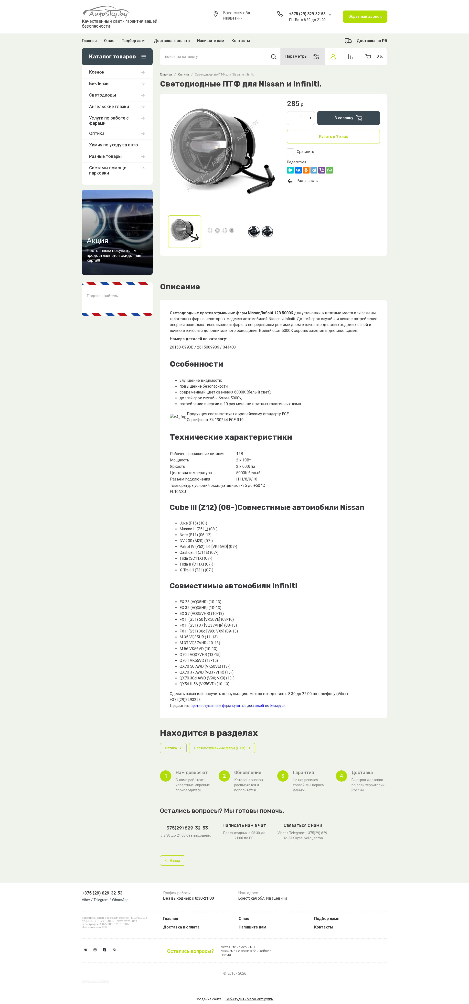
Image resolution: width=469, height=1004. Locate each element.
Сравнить (305, 151)
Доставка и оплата (172, 40)
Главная (89, 40)
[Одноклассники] (306, 170)
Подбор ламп (134, 40)
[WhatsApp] (329, 170)
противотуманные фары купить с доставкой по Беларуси (238, 705)
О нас (109, 40)
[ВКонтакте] (298, 170)
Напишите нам (210, 40)
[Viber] (321, 170)
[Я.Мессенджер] (290, 170)
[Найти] (273, 56)
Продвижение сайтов (95, 981)
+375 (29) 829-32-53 (307, 13)
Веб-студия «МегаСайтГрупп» (250, 999)
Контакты (241, 40)
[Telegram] (313, 170)
